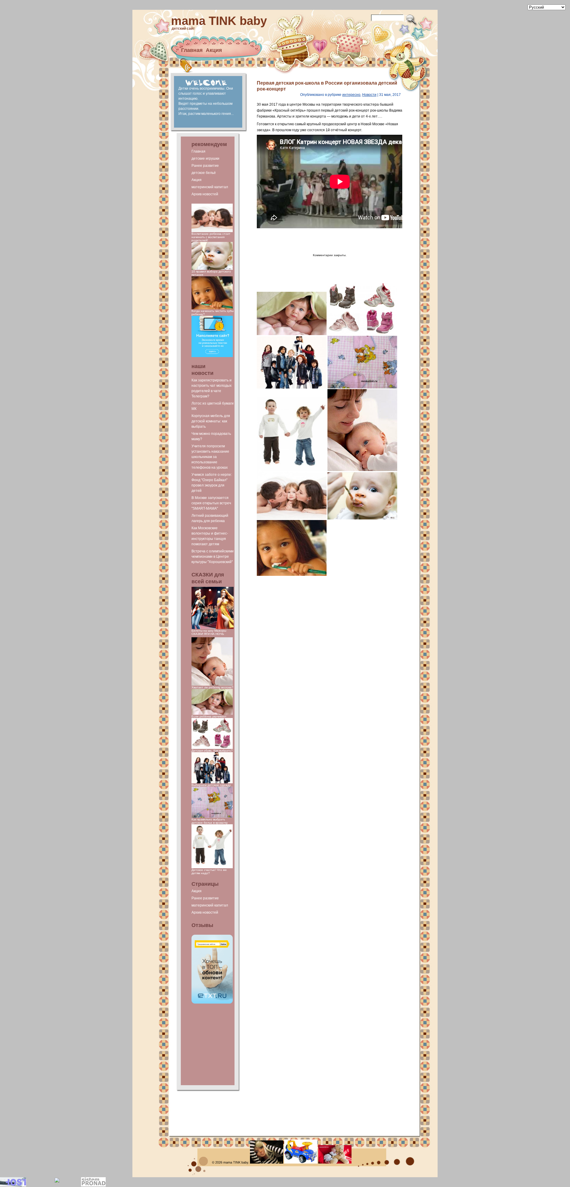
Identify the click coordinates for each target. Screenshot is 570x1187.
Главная (192, 50)
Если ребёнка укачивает (209, 716)
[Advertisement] (212, 1044)
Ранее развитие (205, 166)
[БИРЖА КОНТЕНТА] (212, 1002)
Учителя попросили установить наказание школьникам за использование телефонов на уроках (210, 457)
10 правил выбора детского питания (211, 273)
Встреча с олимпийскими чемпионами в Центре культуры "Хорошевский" (212, 556)
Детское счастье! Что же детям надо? (209, 871)
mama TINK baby (219, 20)
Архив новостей (204, 194)
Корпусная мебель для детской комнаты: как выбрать (210, 421)
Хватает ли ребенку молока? (212, 687)
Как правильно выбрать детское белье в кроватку (209, 821)
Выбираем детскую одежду (211, 785)
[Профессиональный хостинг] (13, 1185)
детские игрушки (205, 158)
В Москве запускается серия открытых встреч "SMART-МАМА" (211, 503)
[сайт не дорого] (212, 356)
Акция (214, 50)
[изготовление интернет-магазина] (93, 1185)
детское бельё (203, 173)
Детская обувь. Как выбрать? (212, 750)
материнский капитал (209, 187)
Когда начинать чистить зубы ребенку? (212, 312)
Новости (369, 95)
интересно (351, 95)
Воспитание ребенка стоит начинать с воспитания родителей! (210, 237)
